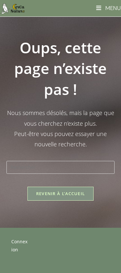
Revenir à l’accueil (60, 193)
